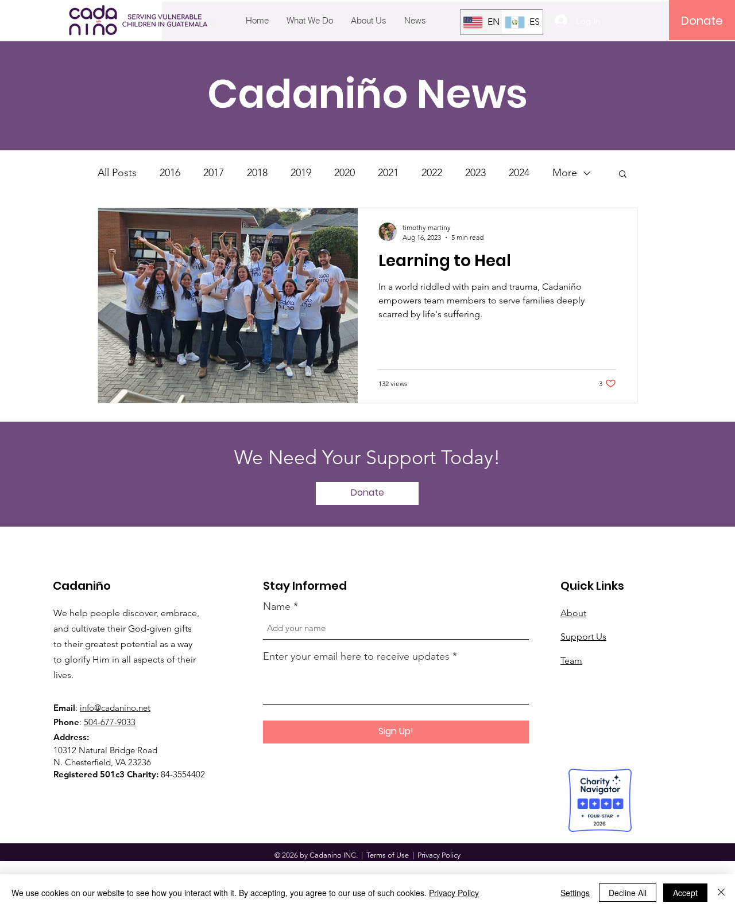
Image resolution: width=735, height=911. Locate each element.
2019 (301, 172)
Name (277, 606)
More (564, 172)
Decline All (628, 892)
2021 (388, 172)
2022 (431, 172)
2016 (170, 172)
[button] (622, 175)
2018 (257, 172)
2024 (519, 172)
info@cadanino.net (115, 707)
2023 (475, 172)
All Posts (117, 172)
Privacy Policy (454, 892)
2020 (344, 172)
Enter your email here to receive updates (356, 656)
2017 (213, 172)
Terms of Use (387, 855)
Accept (685, 892)
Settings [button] (575, 892)
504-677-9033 (110, 722)
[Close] (721, 892)
